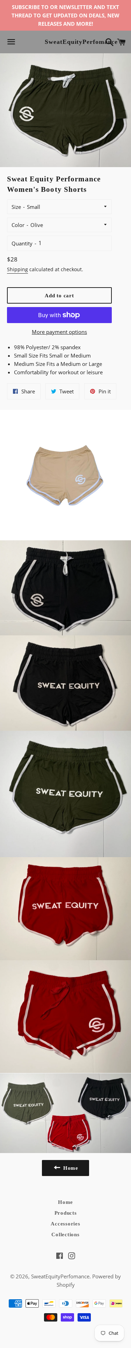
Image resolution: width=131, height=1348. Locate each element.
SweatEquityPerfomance (65, 41)
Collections (65, 1234)
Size (16, 206)
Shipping (17, 269)
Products (65, 1213)
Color (18, 224)
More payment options (59, 331)
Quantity (22, 243)
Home (65, 1202)
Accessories (65, 1223)
